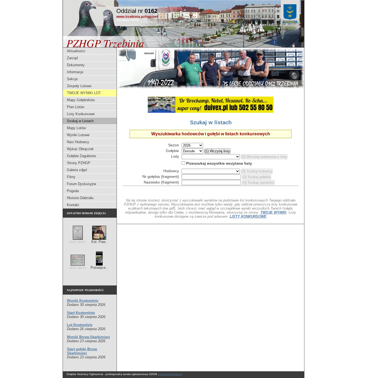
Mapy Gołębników (81, 100)
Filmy (71, 177)
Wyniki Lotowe (78, 135)
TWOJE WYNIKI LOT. (84, 93)
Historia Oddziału (80, 198)
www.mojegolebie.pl (170, 374)
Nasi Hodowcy (78, 142)
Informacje (75, 72)
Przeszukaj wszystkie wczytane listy (218, 163)
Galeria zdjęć (77, 170)
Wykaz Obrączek (80, 149)
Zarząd (72, 58)
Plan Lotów (75, 107)
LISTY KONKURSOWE (248, 216)
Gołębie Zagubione (81, 156)
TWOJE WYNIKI (273, 212)
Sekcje (72, 79)
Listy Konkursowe (81, 114)
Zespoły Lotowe (79, 86)
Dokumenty (76, 65)
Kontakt (73, 205)
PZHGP (105, 43)
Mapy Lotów (76, 128)
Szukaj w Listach (80, 121)
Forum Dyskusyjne (81, 184)
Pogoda (73, 191)
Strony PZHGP (78, 163)
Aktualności (76, 51)
